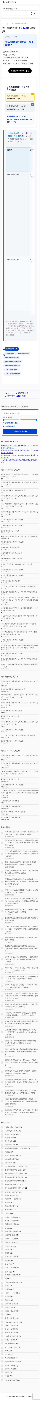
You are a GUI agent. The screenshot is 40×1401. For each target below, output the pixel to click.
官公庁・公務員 (10, 1329)
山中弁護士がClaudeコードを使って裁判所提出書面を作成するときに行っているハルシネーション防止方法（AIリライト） (20, 792)
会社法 (7, 1285)
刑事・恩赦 (8, 1272)
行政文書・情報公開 (11, 1336)
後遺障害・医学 (10, 1235)
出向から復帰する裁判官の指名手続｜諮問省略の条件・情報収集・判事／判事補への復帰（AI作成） (21, 1051)
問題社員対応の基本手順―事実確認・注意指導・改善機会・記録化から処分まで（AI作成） (21, 863)
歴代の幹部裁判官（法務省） (14, 1177)
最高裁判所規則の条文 (12, 1184)
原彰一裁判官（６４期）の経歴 (11, 806)
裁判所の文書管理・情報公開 (14, 1188)
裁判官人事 (8, 1141)
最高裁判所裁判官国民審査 (14, 1181)
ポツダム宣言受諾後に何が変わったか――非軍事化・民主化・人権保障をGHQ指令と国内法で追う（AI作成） (21, 929)
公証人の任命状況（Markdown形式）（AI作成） (17, 564)
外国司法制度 (9, 1163)
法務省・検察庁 (10, 1340)
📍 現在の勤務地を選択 (10, 423)
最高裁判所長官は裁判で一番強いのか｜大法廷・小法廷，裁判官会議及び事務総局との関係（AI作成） (21, 1062)
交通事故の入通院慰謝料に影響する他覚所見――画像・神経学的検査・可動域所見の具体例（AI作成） (21, 948)
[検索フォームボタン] (33, 14)
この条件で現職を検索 (20, 431)
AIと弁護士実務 (10, 1358)
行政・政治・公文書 (11, 1322)
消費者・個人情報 (11, 1311)
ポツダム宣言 (9, 1369)
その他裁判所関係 (11, 1380)
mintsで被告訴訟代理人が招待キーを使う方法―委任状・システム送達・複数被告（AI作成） (21, 833)
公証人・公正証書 (11, 1293)
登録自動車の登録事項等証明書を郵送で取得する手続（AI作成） (21, 919)
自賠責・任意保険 (11, 1239)
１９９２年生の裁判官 (11, 369)
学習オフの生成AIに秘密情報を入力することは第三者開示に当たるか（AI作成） (21, 891)
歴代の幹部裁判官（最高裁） (14, 1166)
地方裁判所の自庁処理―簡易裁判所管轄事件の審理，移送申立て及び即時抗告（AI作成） (21, 1022)
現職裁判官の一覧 (11, 349)
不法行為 (8, 1300)
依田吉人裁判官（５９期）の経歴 (12, 542)
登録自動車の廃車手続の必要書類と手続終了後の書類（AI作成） (21, 939)
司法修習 (8, 1202)
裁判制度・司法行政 (11, 1155)
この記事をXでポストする (20, 71)
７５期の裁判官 (9, 353)
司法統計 (8, 1152)
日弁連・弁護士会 (11, 1220)
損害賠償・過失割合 (11, 1231)
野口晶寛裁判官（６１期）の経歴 (12, 575)
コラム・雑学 (9, 1366)
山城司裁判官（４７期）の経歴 (11, 553)
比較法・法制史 (10, 1325)
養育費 (7, 1253)
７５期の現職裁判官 (23, 353)
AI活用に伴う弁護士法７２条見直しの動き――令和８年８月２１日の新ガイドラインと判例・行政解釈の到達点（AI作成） (19, 600)
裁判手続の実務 (10, 1144)
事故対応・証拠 (10, 1242)
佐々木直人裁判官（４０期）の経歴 (13, 490)
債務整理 (8, 1296)
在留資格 (8, 1289)
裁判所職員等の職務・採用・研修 (16, 1148)
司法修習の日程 (10, 1206)
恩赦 (6, 1278)
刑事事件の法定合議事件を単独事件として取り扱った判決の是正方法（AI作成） (21, 1005)
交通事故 (8, 1228)
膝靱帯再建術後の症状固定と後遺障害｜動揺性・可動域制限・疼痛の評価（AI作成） (21, 1072)
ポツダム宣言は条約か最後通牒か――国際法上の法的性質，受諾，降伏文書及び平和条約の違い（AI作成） (21, 959)
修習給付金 (8, 1210)
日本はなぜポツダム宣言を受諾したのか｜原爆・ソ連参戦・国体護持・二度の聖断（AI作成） (21, 1014)
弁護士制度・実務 (11, 1224)
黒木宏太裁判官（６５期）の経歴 (12, 785)
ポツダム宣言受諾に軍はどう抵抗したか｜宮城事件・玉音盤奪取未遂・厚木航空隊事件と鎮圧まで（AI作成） (21, 853)
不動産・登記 (9, 1307)
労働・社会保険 (10, 1318)
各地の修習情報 (10, 1195)
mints (7, 1351)
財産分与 (8, 1260)
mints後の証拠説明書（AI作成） (12, 558)
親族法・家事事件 (11, 1267)
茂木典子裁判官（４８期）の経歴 (12, 741)
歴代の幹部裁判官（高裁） (14, 1170)
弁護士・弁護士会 (11, 1217)
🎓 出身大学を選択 (9, 426)
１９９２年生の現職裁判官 (12, 373)
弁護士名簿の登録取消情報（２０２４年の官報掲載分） (19, 659)
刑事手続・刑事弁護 (11, 1275)
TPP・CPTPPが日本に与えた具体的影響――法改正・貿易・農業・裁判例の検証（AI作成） (21, 977)
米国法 (7, 1372)
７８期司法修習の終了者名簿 (10, 581)
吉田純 (29, 321)
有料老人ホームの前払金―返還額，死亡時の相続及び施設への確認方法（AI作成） (21, 872)
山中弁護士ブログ (9, 2)
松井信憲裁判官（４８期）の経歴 (12, 653)
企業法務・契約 (10, 1304)
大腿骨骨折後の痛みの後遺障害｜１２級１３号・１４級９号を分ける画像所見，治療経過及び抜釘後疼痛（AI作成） (21, 1101)
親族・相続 (8, 1246)
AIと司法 (8, 1354)
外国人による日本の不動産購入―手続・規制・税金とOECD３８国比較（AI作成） (21, 969)
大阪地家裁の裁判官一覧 (12, 357)
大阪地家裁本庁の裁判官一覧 (13, 361)
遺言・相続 (8, 1264)
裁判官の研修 (9, 1137)
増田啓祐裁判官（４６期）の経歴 (12, 570)
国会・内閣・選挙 (11, 1332)
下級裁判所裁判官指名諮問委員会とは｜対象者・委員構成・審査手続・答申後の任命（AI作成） (21, 1092)
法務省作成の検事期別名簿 (10, 547)
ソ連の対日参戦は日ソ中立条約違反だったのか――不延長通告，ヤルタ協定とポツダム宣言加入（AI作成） (21, 1032)
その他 (7, 1376)
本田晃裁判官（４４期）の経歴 (11, 711)
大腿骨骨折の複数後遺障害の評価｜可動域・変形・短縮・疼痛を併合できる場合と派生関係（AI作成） (21, 1082)
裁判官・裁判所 (10, 1134)
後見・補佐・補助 (11, 1256)
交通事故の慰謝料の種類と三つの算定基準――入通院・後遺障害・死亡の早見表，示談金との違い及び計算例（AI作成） (21, 881)
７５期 (18, 396)
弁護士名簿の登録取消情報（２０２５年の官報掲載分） (19, 592)
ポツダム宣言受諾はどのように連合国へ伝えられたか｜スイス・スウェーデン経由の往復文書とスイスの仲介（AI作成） (21, 901)
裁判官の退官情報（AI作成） (10, 531)
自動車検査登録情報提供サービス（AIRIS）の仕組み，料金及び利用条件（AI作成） (22, 911)
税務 (6, 1314)
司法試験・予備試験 (11, 1199)
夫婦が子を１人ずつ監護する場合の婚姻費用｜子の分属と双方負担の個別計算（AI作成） (21, 1042)
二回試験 (8, 1213)
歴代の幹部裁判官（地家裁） (14, 1173)
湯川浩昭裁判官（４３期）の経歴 (12, 730)
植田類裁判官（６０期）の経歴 (11, 817)
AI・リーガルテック (11, 1348)
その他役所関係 (10, 1343)
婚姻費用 (8, 1249)
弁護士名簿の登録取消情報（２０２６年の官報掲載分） (19, 536)
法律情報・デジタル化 (12, 1361)
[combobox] (18, 13)
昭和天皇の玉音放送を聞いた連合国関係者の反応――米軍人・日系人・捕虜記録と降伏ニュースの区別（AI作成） (21, 842)
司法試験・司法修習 (11, 1192)
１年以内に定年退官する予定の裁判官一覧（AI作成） (19, 586)
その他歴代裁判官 (11, 1159)
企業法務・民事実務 (11, 1282)
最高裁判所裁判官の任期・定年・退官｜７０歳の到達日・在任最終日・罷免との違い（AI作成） (21, 1111)
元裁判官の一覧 (10, 1131)
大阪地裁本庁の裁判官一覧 (12, 365)
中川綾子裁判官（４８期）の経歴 (12, 520)
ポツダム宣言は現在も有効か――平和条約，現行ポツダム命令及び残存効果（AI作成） (21, 986)
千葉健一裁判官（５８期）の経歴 (12, 640)
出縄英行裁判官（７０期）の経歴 (12, 525)
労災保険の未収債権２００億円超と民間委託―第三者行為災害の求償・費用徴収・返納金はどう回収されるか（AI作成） (21, 995)
